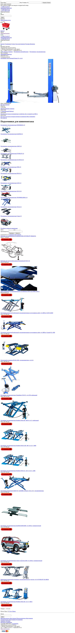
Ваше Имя (3, 2)
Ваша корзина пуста (6, 20)
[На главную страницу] (7, 51)
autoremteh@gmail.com (6, 8)
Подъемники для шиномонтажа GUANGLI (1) (12, 159)
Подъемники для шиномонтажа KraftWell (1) (12, 134)
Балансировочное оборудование (25, 618)
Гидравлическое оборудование (8, 619)
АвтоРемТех (15, 623)
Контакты (3, 622)
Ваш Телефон (24, 2)
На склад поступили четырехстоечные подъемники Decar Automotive (18, 116)
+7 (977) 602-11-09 (5, 10)
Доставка (8, 621)
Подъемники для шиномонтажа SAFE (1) (11, 183)
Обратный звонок (5, 33)
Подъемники (19, 619)
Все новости (4, 118)
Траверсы (3, 621)
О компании (9, 622)
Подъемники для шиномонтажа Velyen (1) (11, 206)
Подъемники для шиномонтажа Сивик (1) (11, 216)
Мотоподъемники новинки (7, 108)
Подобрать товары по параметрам (9, 228)
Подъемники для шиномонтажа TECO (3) (11, 191)
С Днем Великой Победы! (7, 111)
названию (11, 234)
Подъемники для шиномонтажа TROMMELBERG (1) (14, 197)
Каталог (3, 30)
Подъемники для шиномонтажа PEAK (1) (11, 173)
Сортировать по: (5, 234)
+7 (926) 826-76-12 (5, 9)
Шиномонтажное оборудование (8, 618)
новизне (19, 234)
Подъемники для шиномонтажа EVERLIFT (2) (12, 153)
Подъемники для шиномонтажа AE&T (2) (11, 146)
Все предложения (5, 104)
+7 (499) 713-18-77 (5, 6)
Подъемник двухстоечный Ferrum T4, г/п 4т (11, 58)
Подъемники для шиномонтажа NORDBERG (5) (13, 125)
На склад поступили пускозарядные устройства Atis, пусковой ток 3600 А (19, 114)
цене (15, 234)
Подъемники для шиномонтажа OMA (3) (11, 167)
